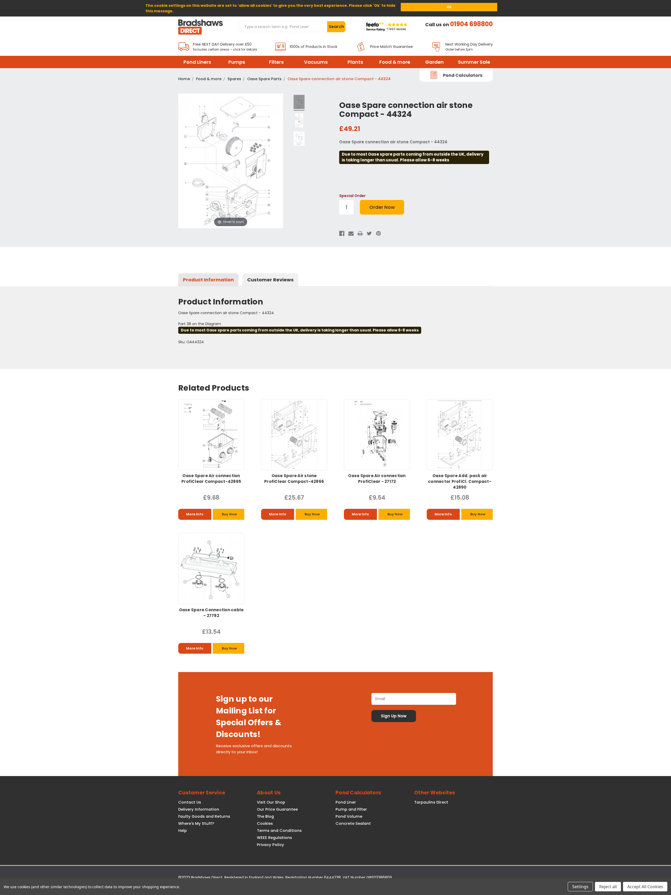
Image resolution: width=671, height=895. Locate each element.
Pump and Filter (351, 809)
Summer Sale (474, 62)
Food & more (394, 62)
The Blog (265, 816)
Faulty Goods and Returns (204, 816)
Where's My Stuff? (196, 823)
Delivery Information (198, 809)
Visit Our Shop (271, 802)
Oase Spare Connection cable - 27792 (211, 612)
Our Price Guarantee (277, 809)
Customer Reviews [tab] (270, 279)
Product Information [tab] (208, 279)
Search (336, 27)
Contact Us (189, 802)
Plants (355, 62)
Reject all (608, 886)
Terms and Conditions (279, 830)
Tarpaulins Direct (431, 802)
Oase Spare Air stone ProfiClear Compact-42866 (294, 478)
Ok (449, 6)
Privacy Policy (270, 844)
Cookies (265, 823)
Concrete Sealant (353, 823)
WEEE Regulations (274, 837)
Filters (276, 62)
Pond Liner (346, 802)
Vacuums (316, 62)
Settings (580, 886)
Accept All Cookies (645, 886)
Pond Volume (349, 816)
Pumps (236, 62)
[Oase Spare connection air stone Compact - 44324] (299, 103)
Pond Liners (197, 62)
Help (182, 830)
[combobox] (283, 26)
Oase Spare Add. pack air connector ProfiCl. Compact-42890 (459, 481)
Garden (434, 62)
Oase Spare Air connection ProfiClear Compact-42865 (211, 478)
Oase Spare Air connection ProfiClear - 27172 (376, 478)
